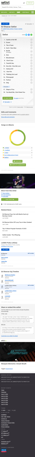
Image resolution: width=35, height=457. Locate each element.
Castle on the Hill (11, 39)
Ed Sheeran (6, 27)
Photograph (10, 77)
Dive (7, 55)
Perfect (8, 80)
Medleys (6, 157)
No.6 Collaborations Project (11, 155)
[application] (17, 352)
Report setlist (20, 107)
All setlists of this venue (7, 246)
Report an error (29, 107)
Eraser (8, 42)
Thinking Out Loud (11, 74)
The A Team (9, 45)
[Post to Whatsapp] (31, 34)
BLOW (8, 51)
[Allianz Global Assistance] (3, 450)
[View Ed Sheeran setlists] (17, 179)
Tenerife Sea (10, 63)
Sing (7, 82)
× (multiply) (7, 150)
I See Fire (9, 71)
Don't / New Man (11, 48)
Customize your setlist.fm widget (9, 336)
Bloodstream (10, 58)
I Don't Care (9, 60)
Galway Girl (9, 69)
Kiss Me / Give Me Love (13, 66)
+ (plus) (6, 152)
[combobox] (17, 7)
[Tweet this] (26, 34)
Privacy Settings (5, 426)
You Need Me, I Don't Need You (15, 92)
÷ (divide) (6, 147)
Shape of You (10, 89)
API (2, 437)
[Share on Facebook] (29, 34)
